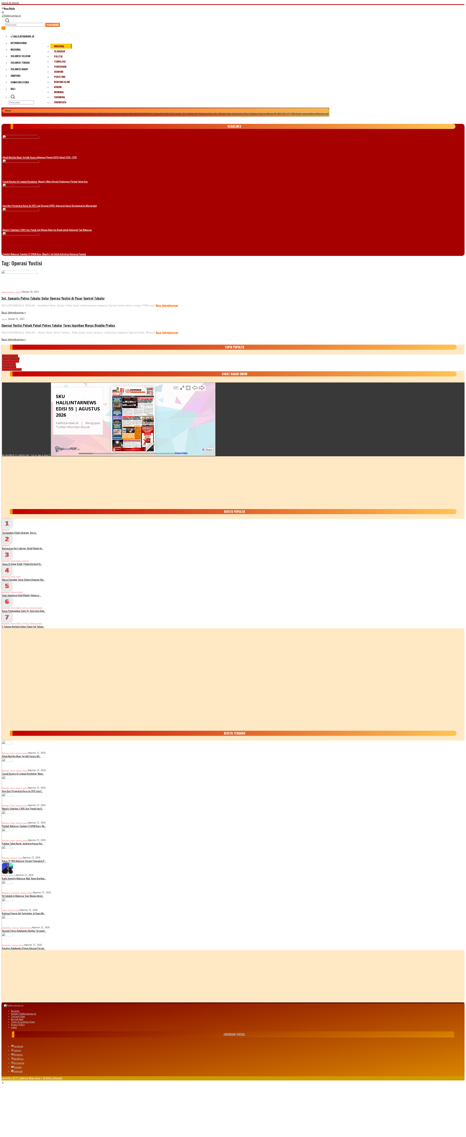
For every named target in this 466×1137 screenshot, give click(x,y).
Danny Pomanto (10, 355)
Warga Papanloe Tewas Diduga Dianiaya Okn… (23, 579)
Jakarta (5, 875)
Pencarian (52, 24)
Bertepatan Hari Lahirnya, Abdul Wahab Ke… (23, 548)
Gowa (4, 910)
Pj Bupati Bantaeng (12, 369)
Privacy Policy (18, 1024)
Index (14, 1027)
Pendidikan (14, 893)
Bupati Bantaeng (10, 361)
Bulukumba (6, 928)
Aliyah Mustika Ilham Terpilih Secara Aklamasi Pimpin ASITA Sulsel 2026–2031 (40, 157)
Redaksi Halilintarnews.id (23, 1013)
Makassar (5, 753)
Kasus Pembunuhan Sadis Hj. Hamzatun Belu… (24, 611)
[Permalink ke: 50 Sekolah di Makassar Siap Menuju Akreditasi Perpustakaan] (7, 885)
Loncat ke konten (10, 2)
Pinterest (18, 1054)
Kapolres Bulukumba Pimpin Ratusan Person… (23, 948)
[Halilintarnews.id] (11, 15)
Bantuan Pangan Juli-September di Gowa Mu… (23, 913)
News (12, 753)
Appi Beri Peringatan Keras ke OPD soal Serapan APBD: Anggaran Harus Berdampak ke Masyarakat (50, 206)
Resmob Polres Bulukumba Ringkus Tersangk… (24, 931)
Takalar (18, 292)
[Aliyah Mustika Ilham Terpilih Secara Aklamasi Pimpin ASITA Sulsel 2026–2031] (21, 144)
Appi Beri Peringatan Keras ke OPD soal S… (22, 791)
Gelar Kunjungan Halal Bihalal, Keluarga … (21, 595)
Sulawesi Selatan (7, 292)
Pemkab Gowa (9, 364)
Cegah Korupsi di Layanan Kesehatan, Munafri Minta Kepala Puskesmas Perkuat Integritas (45, 181)
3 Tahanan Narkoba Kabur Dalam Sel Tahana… (23, 626)
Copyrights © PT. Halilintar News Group (21, 1078)
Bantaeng (5, 529)
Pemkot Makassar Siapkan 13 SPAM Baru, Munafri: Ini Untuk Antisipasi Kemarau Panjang (44, 254)
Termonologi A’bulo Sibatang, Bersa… (19, 532)
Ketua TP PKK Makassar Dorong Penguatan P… (24, 861)
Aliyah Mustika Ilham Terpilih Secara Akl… (21, 756)
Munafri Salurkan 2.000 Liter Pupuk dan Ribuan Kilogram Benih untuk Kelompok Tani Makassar (47, 230)
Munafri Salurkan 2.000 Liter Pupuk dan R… (22, 808)
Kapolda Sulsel (9, 366)
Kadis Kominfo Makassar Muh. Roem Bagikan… (24, 878)
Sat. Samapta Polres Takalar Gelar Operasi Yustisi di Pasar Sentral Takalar (53, 298)
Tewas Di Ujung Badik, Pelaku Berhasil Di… (22, 564)
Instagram (19, 1063)
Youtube (18, 1067)
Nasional (12, 875)
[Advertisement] (111, 481)
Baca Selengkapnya (167, 305)
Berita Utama (16, 561)
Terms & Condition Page (23, 1022)
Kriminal (25, 561)
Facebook (18, 1046)
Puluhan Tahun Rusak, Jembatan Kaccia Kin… (22, 843)
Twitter (17, 1050)
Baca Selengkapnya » (13, 312)
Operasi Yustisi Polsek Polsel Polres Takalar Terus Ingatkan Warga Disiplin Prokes (58, 325)
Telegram (18, 1071)
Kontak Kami (17, 1019)
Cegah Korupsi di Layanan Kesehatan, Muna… (23, 773)
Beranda (15, 1011)
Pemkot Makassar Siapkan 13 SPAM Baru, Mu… (24, 826)
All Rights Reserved (52, 1078)
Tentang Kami (18, 1016)
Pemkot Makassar (10, 358)
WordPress (19, 1059)
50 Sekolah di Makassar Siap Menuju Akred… (23, 896)
